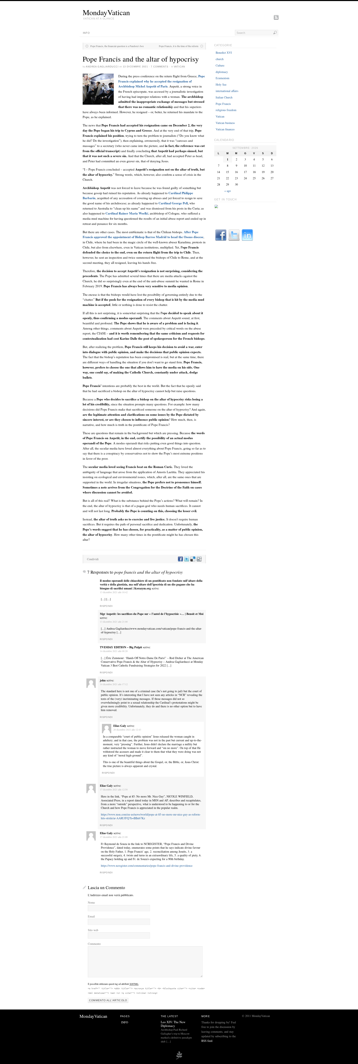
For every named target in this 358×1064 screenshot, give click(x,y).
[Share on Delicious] (192, 559)
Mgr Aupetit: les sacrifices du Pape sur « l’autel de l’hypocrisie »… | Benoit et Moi (151, 614)
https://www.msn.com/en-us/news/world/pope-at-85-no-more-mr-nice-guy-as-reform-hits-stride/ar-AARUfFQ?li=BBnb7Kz (151, 816)
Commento (94, 944)
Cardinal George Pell (173, 203)
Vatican (179, 66)
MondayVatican (106, 12)
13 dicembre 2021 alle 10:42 (114, 592)
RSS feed (206, 1041)
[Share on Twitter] (186, 559)
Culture (220, 65)
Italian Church (224, 97)
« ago (227, 191)
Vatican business (225, 123)
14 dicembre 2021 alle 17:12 (114, 684)
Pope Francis (223, 104)
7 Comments (159, 66)
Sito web (93, 930)
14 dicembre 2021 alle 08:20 (114, 651)
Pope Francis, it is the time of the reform (178, 46)
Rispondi (106, 606)
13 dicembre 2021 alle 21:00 (114, 621)
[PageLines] (179, 1059)
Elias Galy (119, 725)
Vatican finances (225, 129)
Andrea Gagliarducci (102, 66)
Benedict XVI (224, 53)
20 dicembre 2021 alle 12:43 (127, 729)
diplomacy (222, 72)
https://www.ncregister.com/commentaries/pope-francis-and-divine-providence (146, 866)
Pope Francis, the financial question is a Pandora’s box (117, 46)
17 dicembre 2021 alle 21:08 (114, 837)
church (220, 59)
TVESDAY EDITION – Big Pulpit (121, 647)
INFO (86, 33)
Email (91, 916)
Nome (91, 902)
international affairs (227, 91)
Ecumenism (222, 78)
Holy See (221, 84)
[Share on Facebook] (180, 559)
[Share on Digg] (199, 559)
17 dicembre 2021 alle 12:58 (114, 789)
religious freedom (226, 110)
